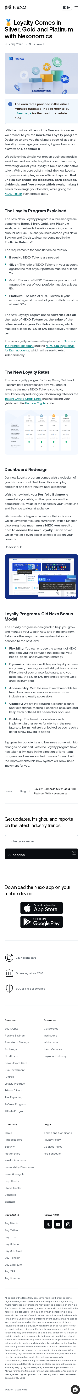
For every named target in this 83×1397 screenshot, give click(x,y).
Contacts (10, 1194)
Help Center (12, 1181)
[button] (75, 1389)
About (8, 1132)
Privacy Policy (52, 1139)
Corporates (51, 1028)
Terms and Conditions (58, 1132)
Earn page (23, 113)
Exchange (11, 1049)
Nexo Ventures (53, 1049)
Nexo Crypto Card (16, 1063)
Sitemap (10, 1201)
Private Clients (13, 1090)
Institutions (50, 1035)
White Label (51, 1042)
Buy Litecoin (12, 1278)
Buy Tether (11, 1230)
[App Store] (41, 908)
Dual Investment (15, 1069)
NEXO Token (13, 194)
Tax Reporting (13, 1097)
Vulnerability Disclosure (19, 1167)
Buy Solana (12, 1244)
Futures (9, 1076)
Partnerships (12, 1153)
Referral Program (15, 1104)
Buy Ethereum (13, 1264)
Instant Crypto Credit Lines (23, 398)
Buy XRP (10, 1271)
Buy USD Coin (13, 1250)
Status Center (13, 1188)
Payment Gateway (55, 1056)
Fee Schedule (52, 1153)
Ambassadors (13, 1139)
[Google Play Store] (41, 922)
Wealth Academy (15, 1160)
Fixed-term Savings (17, 1042)
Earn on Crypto (35, 403)
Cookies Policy (53, 1146)
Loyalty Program (15, 1083)
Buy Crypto (12, 1028)
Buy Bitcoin (12, 1223)
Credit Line (11, 1056)
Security (10, 1146)
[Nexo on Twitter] (48, 1224)
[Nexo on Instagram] (68, 1224)
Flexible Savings (15, 1035)
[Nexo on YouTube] (58, 1224)
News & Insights (14, 1174)
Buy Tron (10, 1237)
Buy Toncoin (12, 1257)
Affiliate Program (15, 1111)
